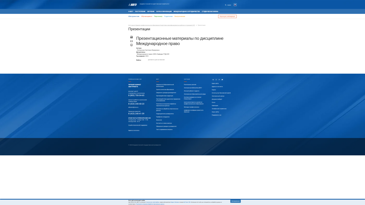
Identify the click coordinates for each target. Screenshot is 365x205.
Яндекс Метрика (175, 202)
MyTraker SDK (187, 202)
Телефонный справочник (219, 108)
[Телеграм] (219, 79)
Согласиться (236, 201)
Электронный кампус (218, 96)
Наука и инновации (164, 11)
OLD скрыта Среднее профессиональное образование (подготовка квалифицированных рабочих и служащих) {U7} (161, 25)
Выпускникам (180, 16)
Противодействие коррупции (164, 95)
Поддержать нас (216, 115)
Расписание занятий (190, 84)
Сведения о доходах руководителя (166, 92)
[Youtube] (222, 79)
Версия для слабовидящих (227, 16)
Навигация (215, 105)
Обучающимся (146, 16)
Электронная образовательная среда (195, 94)
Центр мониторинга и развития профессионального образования (194, 102)
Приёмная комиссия (134, 79)
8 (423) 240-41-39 (136, 113)
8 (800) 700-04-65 (136, 95)
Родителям (168, 16)
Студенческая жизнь (210, 11)
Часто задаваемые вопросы (164, 129)
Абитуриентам (133, 16)
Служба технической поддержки (137, 125)
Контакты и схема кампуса (164, 123)
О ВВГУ (130, 11)
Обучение (150, 11)
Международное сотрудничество (187, 11)
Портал (214, 89)
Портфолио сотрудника (162, 116)
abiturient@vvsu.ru (133, 107)
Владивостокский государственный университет (154, 4)
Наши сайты (215, 112)
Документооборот (217, 99)
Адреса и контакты (133, 130)
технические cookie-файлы (152, 202)
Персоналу (158, 16)
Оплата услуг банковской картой (221, 93)
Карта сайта (215, 83)
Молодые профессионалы (191, 107)
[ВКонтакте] (213, 79)
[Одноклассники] (216, 79)
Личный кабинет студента (191, 91)
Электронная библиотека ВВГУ (193, 87)
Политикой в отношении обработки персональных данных (150, 204)
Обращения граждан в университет (166, 126)
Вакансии (159, 120)
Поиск (229, 5)
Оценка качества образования (165, 89)
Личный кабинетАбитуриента (134, 86)
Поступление (140, 11)
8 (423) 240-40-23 (136, 104)
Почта (213, 102)
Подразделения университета (165, 113)
